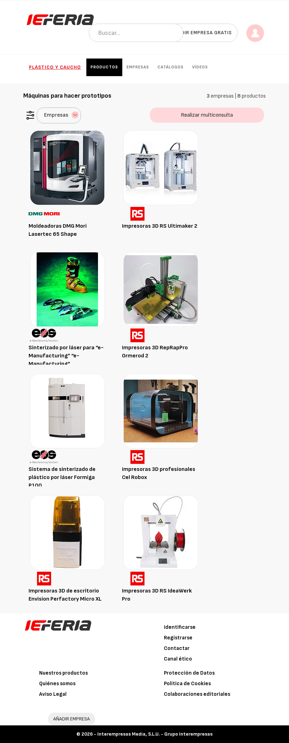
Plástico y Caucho (55, 67)
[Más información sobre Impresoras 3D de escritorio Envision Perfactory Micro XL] (67, 532)
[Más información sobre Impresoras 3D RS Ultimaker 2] (160, 167)
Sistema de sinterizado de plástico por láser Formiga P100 (62, 477)
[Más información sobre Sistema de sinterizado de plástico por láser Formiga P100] (67, 410)
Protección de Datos (189, 673)
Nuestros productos (63, 673)
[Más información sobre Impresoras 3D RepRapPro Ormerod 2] (160, 289)
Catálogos (171, 67)
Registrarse (178, 637)
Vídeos (200, 67)
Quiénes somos (57, 683)
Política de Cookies (187, 683)
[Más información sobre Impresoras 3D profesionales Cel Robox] (160, 410)
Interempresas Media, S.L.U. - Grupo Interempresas (155, 734)
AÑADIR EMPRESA (71, 719)
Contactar (177, 648)
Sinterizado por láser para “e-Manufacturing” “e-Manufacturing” (66, 355)
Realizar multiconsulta (207, 115)
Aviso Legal (53, 694)
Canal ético (178, 659)
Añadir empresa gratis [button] (201, 33)
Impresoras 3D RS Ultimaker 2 (159, 226)
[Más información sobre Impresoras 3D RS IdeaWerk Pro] (160, 532)
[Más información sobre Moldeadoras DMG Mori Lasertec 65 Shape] (67, 167)
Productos (104, 67)
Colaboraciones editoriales (197, 694)
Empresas (138, 67)
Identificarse (180, 627)
